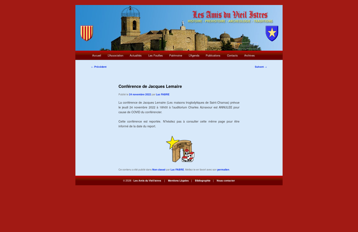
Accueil (96, 55)
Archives (249, 55)
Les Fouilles (155, 55)
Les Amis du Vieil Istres (147, 180)
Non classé (159, 169)
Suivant (261, 67)
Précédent (98, 67)
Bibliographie (202, 180)
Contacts (232, 55)
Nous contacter (226, 180)
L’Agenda (194, 55)
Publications (213, 55)
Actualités (136, 55)
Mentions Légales (178, 180)
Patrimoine (175, 55)
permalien (223, 169)
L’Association (115, 55)
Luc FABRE (162, 94)
